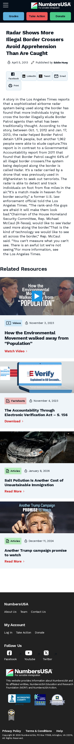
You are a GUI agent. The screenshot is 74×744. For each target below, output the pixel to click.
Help (59, 731)
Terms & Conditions (39, 731)
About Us (10, 611)
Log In (8, 632)
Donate (39, 632)
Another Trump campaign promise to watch (36, 552)
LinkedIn (31, 76)
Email (63, 76)
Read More (13, 491)
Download (12, 421)
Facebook (14, 78)
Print (16, 85)
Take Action (23, 632)
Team (23, 611)
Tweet (47, 76)
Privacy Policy (11, 731)
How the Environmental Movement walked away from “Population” (36, 338)
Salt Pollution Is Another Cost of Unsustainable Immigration (34, 482)
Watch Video (14, 351)
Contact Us (38, 611)
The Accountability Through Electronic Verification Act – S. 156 (36, 412)
